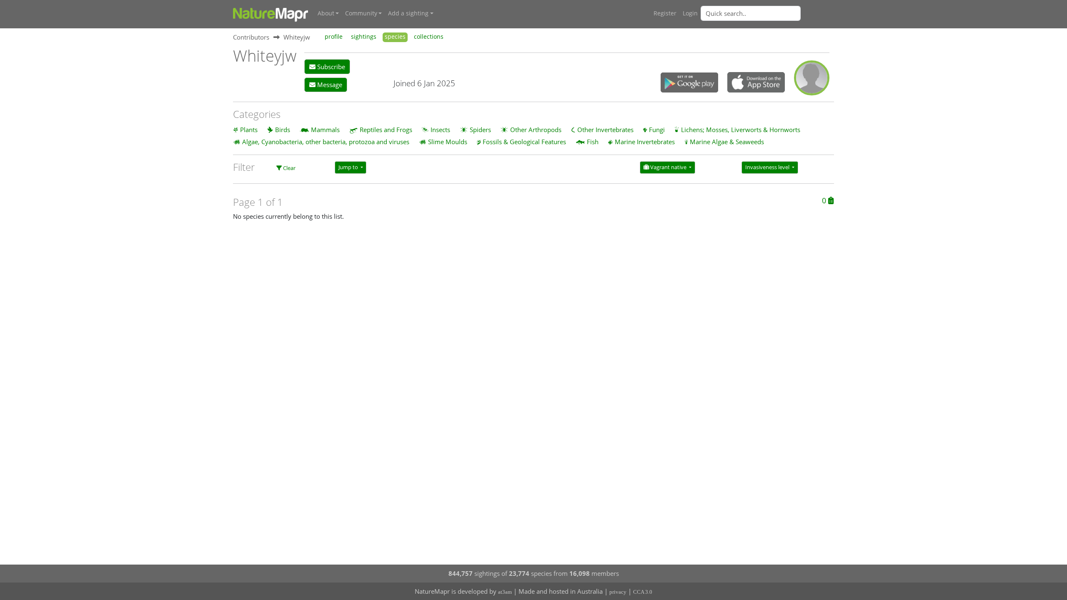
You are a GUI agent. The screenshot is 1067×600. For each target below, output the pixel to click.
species (395, 36)
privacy (617, 592)
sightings (363, 36)
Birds (282, 129)
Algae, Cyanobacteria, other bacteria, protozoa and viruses (325, 142)
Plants (249, 129)
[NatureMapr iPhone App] (756, 83)
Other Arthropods (535, 129)
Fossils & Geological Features (524, 142)
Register (665, 13)
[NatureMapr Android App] (689, 83)
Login (690, 13)
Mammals (325, 129)
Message (329, 84)
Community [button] (361, 13)
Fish (593, 142)
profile (334, 36)
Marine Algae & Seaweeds (727, 142)
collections (428, 36)
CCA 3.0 (642, 592)
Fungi (657, 129)
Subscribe (330, 66)
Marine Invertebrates (645, 142)
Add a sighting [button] (408, 13)
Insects (440, 129)
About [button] (326, 13)
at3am (505, 592)
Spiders (480, 129)
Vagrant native (668, 167)
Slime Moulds (447, 142)
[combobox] (767, 13)
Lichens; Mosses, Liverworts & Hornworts (740, 129)
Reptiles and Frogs (386, 129)
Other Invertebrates (605, 129)
